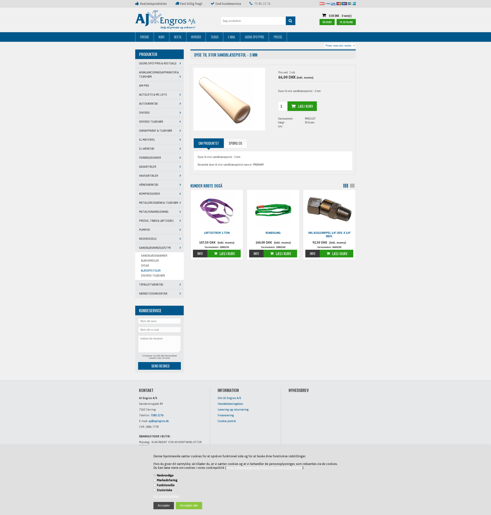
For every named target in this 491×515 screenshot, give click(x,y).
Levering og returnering (233, 409)
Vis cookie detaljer (166, 496)
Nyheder (196, 37)
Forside (144, 37)
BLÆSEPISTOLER (151, 270)
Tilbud (214, 37)
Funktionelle (166, 485)
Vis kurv (327, 22)
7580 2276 (157, 415)
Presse (278, 37)
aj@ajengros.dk (159, 421)
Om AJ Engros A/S (229, 398)
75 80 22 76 (262, 4)
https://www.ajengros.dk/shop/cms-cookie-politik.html (264, 467)
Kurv (162, 37)
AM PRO (144, 85)
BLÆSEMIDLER (150, 260)
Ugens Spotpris (254, 37)
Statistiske (164, 490)
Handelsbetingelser (230, 403)
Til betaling (346, 22)
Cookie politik (227, 421)
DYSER (145, 265)
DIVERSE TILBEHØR (153, 275)
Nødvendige (165, 475)
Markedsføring (167, 480)
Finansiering (226, 415)
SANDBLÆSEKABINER (154, 255)
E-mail (231, 37)
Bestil (178, 37)
